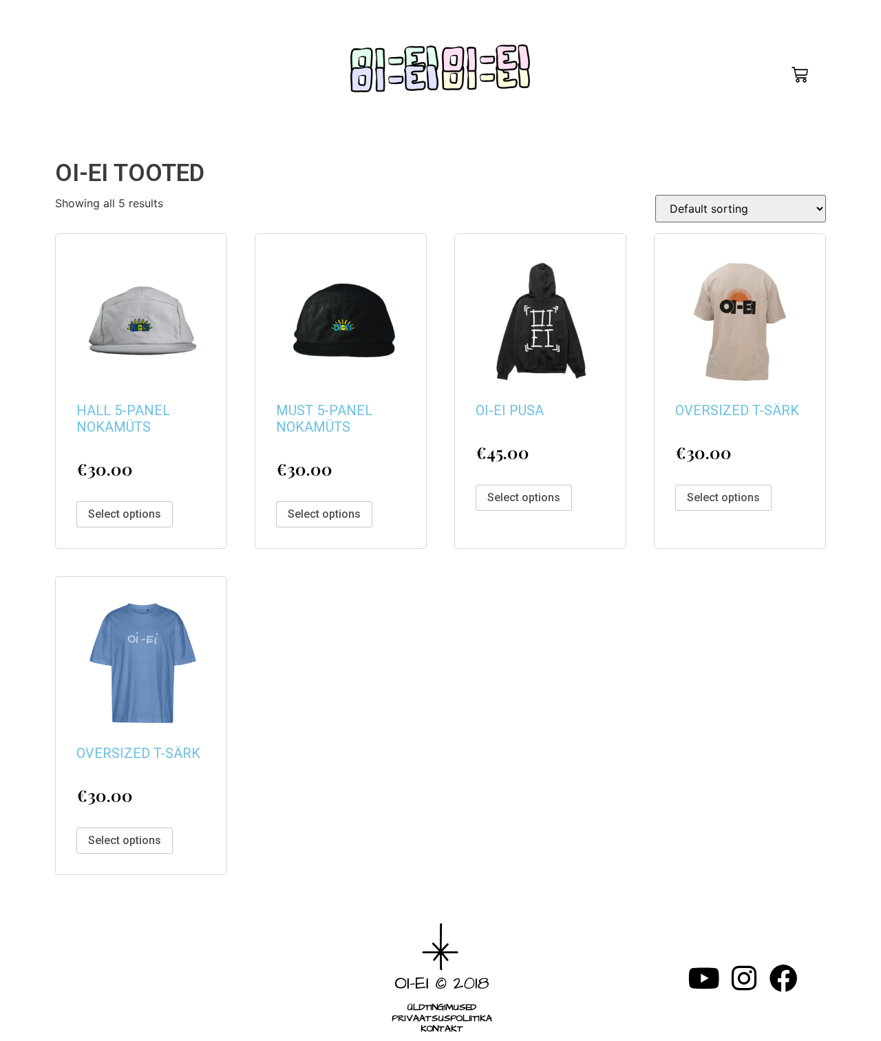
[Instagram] (744, 978)
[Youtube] (704, 978)
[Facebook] (783, 978)
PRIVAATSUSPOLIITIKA (441, 1018)
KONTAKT (442, 1029)
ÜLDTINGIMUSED (442, 1007)
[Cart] (800, 75)
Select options (124, 513)
